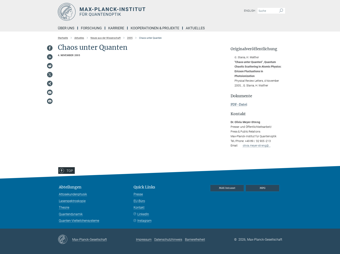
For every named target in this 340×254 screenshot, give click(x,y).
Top (70, 171)
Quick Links (144, 187)
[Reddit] (50, 66)
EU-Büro (139, 201)
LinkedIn (143, 214)
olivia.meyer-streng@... (257, 145)
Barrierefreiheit (195, 239)
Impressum (144, 239)
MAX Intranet (227, 187)
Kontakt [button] (238, 114)
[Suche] (281, 11)
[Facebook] (50, 48)
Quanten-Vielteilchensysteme (79, 220)
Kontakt (139, 207)
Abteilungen (70, 187)
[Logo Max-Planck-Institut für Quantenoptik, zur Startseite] (131, 12)
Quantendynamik (71, 214)
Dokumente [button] (241, 96)
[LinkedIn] (50, 57)
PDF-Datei (239, 104)
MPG (262, 187)
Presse (138, 194)
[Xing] (50, 83)
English (249, 10)
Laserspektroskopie (72, 201)
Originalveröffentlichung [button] (254, 49)
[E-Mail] (50, 92)
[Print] (50, 101)
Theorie (64, 207)
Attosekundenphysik (73, 194)
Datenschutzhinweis (168, 239)
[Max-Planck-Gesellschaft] (65, 239)
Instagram (144, 220)
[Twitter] (50, 75)
